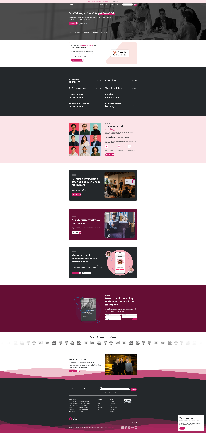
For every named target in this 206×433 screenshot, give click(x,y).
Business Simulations (83, 405)
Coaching (70, 407)
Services (101, 4)
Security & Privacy (111, 427)
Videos (99, 409)
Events (99, 403)
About (106, 4)
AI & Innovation (71, 409)
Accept (182, 428)
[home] (71, 4)
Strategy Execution (72, 401)
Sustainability (112, 403)
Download (135, 319)
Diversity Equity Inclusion (83, 409)
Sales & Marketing (72, 411)
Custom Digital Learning (83, 407)
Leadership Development (73, 403)
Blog (99, 405)
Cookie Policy (190, 424)
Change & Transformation (73, 405)
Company (112, 401)
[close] (203, 1)
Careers (111, 405)
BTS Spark (81, 411)
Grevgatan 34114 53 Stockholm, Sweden (127, 403)
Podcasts (99, 401)
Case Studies (100, 407)
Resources (111, 4)
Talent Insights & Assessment (84, 401)
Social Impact (112, 409)
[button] (101, 4)
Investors (112, 411)
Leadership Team (113, 407)
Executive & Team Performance (84, 403)
